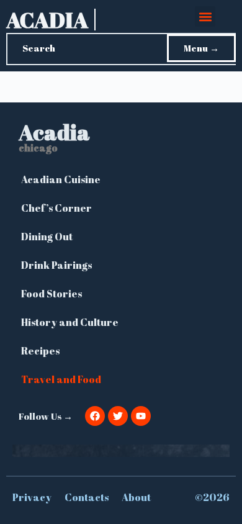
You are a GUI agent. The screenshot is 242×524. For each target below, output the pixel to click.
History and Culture (70, 322)
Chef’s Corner (56, 208)
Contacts (87, 497)
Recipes (40, 351)
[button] (205, 16)
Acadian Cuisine (61, 179)
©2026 (212, 497)
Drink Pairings (56, 265)
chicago (38, 148)
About (136, 497)
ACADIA (47, 19)
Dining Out (47, 236)
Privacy (32, 497)
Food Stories (51, 293)
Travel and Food (61, 379)
